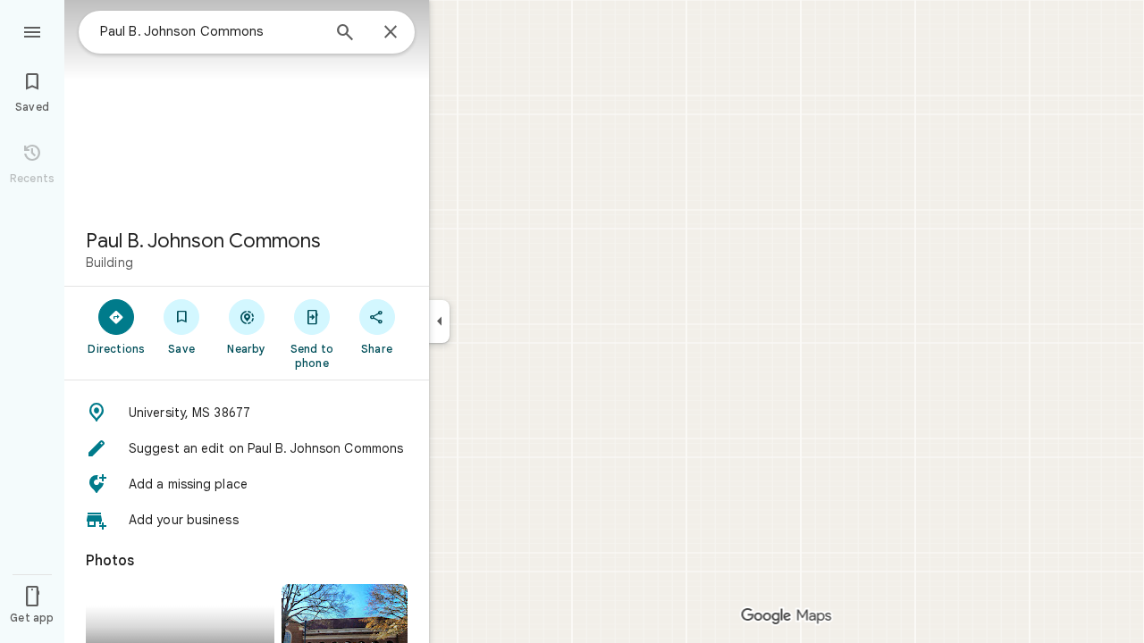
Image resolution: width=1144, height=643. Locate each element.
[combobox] (210, 31)
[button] (246, 412)
